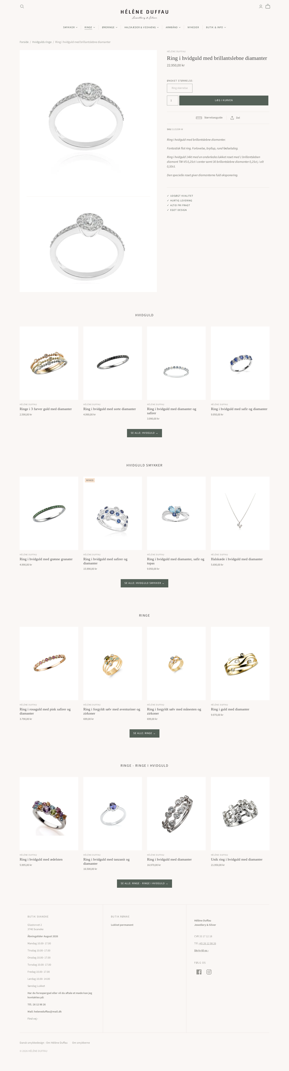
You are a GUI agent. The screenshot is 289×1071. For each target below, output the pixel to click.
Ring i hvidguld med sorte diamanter (109, 409)
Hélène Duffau (28, 404)
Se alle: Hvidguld (143, 433)
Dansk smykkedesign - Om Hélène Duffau (44, 1043)
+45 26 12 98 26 (207, 943)
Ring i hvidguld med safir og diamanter (239, 409)
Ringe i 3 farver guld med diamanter (46, 409)
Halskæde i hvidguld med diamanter (237, 559)
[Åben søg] (22, 6)
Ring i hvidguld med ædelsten (41, 859)
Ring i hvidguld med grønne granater (46, 559)
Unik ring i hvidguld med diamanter (236, 859)
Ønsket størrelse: (180, 81)
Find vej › (33, 1019)
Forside (24, 42)
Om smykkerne (81, 1043)
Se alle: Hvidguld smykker (142, 583)
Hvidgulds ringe (42, 42)
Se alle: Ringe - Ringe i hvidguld (143, 883)
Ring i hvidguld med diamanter (169, 859)
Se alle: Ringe (142, 733)
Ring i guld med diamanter (230, 709)
